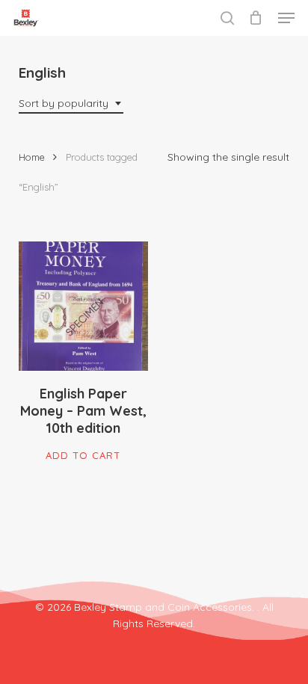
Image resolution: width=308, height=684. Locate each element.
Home (32, 157)
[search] (227, 18)
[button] (286, 17)
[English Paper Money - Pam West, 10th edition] (83, 306)
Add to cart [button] (83, 455)
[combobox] (71, 103)
